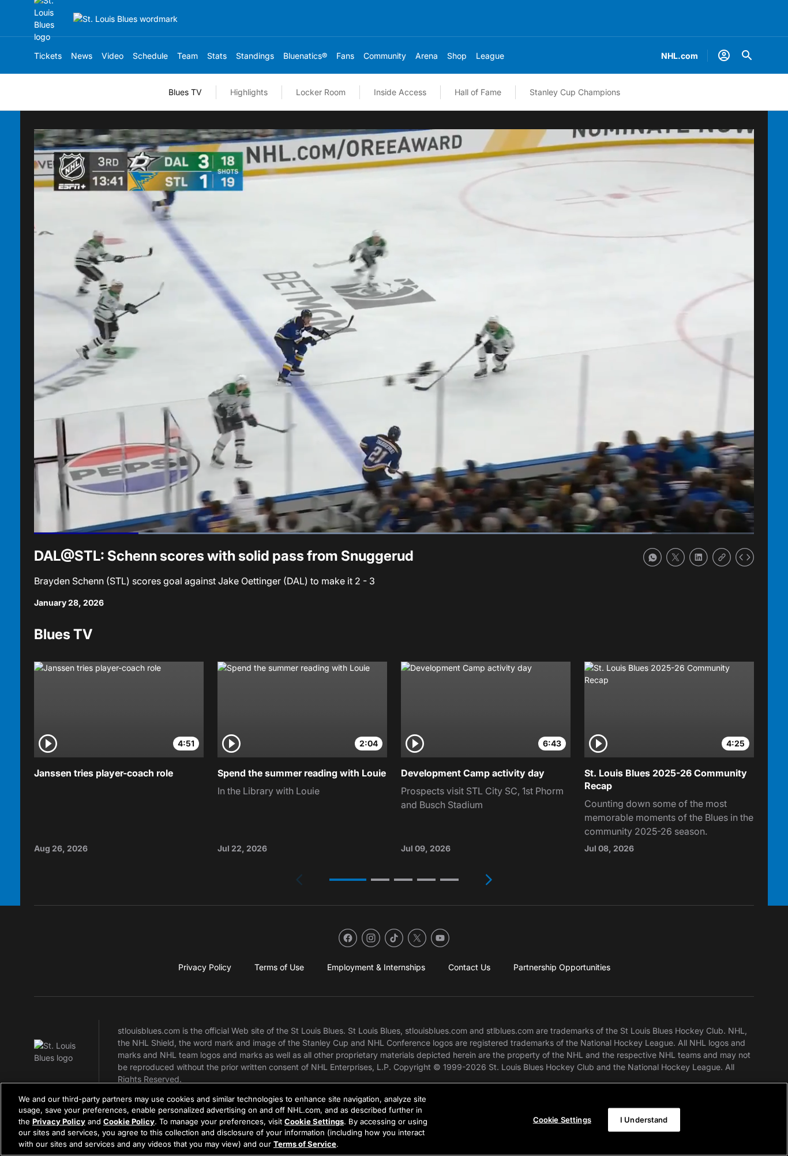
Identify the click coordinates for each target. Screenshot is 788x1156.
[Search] (747, 55)
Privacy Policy (58, 1121)
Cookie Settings (314, 1121)
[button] (347, 880)
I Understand (644, 1119)
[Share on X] (675, 557)
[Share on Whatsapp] (652, 557)
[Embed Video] (745, 557)
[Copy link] (721, 557)
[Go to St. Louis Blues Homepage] (125, 19)
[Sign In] (724, 55)
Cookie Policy (129, 1121)
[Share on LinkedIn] (698, 557)
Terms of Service (304, 1144)
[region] (394, 1119)
